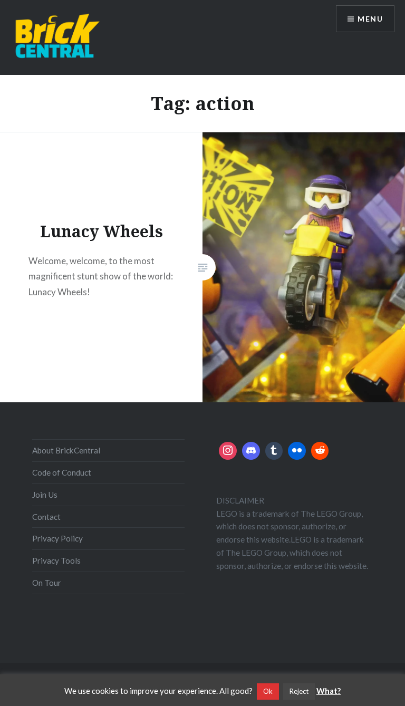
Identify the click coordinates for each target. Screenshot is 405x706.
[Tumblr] (274, 450)
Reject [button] (299, 691)
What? (328, 690)
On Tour (46, 582)
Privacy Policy (57, 538)
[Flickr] (296, 450)
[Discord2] (251, 450)
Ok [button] (268, 691)
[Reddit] (320, 450)
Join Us (44, 494)
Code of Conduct (61, 472)
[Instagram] (227, 450)
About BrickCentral (66, 450)
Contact (46, 516)
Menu (370, 18)
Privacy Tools (56, 560)
